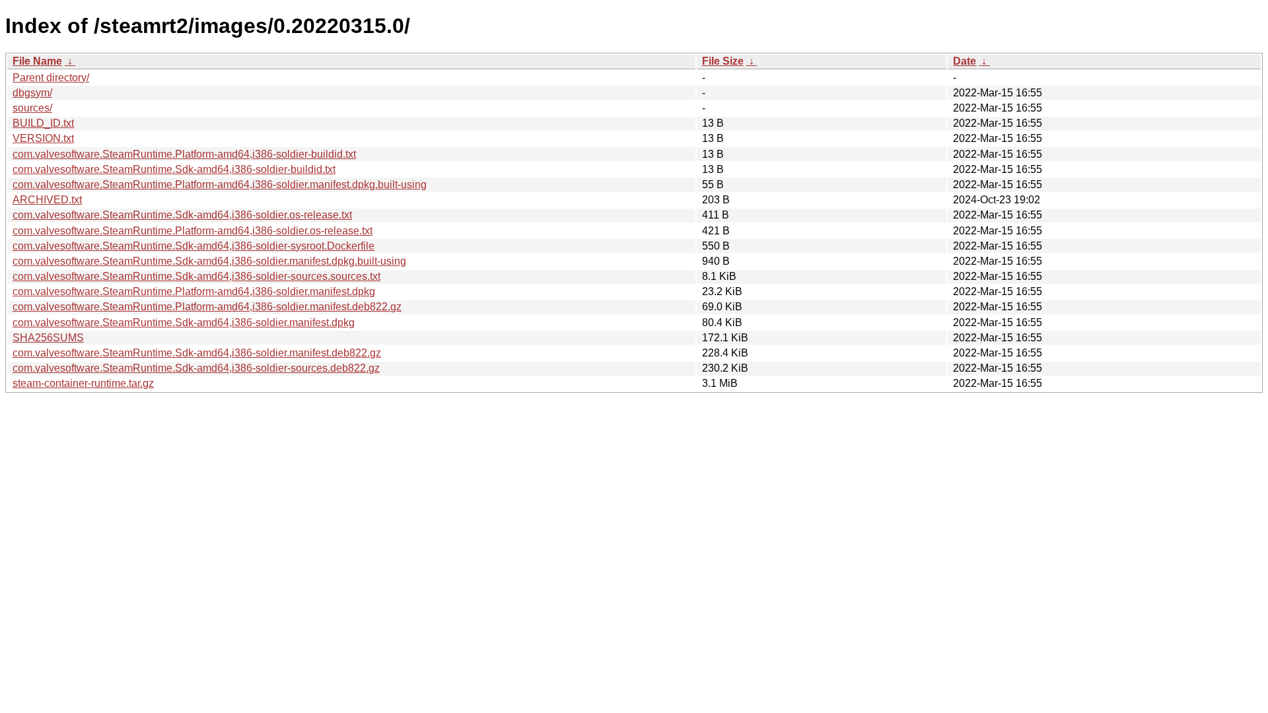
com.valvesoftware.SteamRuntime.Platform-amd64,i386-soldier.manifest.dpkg (194, 291)
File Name (37, 61)
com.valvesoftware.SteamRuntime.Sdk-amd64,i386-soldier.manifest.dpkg (184, 322)
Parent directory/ (51, 77)
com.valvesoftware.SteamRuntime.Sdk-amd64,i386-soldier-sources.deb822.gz (196, 368)
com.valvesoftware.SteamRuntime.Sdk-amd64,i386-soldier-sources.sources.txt (196, 276)
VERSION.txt (43, 138)
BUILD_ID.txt (43, 123)
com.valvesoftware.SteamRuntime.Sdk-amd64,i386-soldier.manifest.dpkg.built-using (209, 261)
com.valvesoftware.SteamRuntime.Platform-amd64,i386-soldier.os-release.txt (192, 230)
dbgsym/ (32, 92)
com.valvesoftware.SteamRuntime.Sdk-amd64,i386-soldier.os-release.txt (182, 215)
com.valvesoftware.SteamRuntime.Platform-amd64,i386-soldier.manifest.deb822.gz (207, 306)
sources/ (32, 108)
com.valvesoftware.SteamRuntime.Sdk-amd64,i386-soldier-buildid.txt (174, 169)
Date (964, 61)
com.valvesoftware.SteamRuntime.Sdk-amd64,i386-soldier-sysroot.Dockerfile (193, 246)
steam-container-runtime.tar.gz (83, 383)
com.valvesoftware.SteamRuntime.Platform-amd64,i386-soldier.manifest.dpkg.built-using (220, 184)
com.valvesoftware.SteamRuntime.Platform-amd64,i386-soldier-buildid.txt (184, 154)
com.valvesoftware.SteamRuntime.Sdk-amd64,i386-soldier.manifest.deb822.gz (197, 352)
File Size (723, 61)
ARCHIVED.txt (47, 199)
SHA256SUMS (48, 337)
